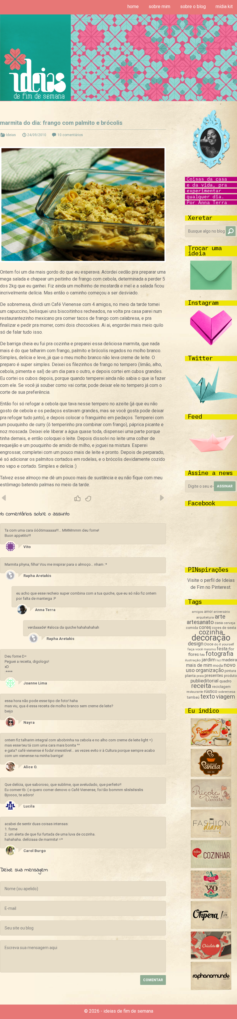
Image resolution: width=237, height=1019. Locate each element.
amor (208, 611)
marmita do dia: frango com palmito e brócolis (61, 122)
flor (231, 649)
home (133, 6)
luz (218, 660)
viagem (225, 696)
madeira (229, 659)
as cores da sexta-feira (4, 497)
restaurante (194, 692)
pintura (230, 671)
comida (192, 628)
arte (220, 616)
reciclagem (221, 686)
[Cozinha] (211, 745)
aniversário (222, 612)
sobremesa (226, 692)
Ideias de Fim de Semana (35, 57)
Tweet (88, 498)
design (195, 644)
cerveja (229, 623)
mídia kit (224, 6)
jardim (208, 659)
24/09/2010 (36, 135)
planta (190, 675)
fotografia (219, 653)
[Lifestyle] (211, 805)
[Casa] (211, 897)
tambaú (193, 697)
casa (219, 622)
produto (230, 676)
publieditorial (204, 681)
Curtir (77, 498)
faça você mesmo (202, 649)
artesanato (200, 622)
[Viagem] (211, 988)
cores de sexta (224, 628)
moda (218, 665)
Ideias (11, 135)
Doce (208, 644)
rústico (210, 691)
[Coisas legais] (211, 958)
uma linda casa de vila (161, 497)
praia (200, 676)
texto (207, 696)
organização (210, 670)
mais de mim (199, 665)
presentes (214, 675)
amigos (197, 612)
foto (202, 655)
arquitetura (205, 617)
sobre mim (159, 6)
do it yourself (224, 644)
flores (193, 654)
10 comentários (70, 135)
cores (205, 627)
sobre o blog (193, 6)
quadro (225, 681)
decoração (211, 638)
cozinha (211, 632)
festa (222, 649)
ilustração (193, 660)
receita (201, 686)
